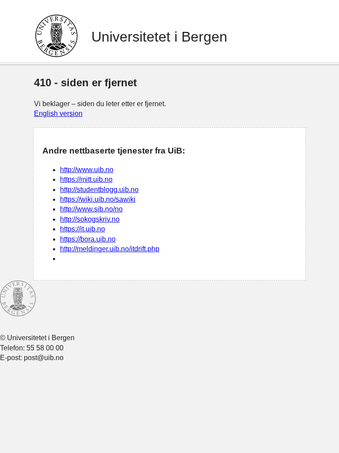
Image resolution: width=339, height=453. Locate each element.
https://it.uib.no (82, 229)
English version (58, 113)
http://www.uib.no (86, 169)
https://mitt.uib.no (86, 179)
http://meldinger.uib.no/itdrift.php (109, 249)
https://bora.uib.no (88, 239)
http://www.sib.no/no (91, 209)
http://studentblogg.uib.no (99, 189)
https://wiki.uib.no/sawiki (98, 199)
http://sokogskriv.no (90, 219)
